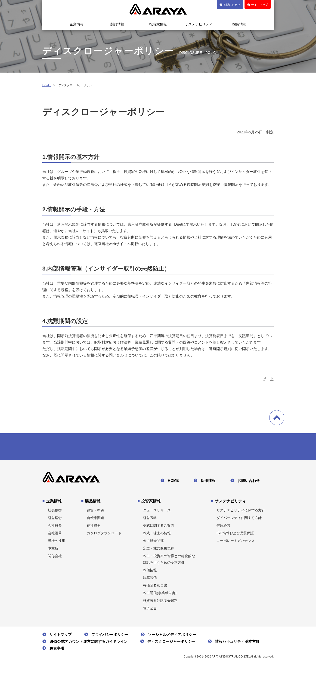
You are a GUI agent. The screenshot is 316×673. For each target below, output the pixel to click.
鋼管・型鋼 (95, 510)
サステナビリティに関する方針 (241, 510)
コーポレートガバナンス (236, 541)
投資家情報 (158, 24)
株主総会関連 (153, 541)
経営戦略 (150, 518)
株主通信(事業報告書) (160, 593)
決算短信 (150, 578)
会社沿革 (55, 533)
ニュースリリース (157, 510)
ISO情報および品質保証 (235, 533)
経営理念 (55, 518)
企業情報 (77, 24)
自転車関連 (95, 518)
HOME (46, 85)
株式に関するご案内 (158, 525)
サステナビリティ (199, 24)
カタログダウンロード (104, 533)
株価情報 (150, 570)
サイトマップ (61, 634)
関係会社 (55, 556)
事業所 (53, 548)
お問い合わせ (249, 480)
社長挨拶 (55, 510)
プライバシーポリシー (109, 634)
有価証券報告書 (155, 585)
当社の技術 (56, 541)
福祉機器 (94, 525)
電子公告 (150, 608)
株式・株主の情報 (157, 533)
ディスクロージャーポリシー (171, 641)
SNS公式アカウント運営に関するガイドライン (89, 641)
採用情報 (239, 24)
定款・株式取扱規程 (158, 548)
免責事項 (57, 648)
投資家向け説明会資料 (160, 600)
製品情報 (117, 24)
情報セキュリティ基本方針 (237, 641)
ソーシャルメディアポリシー (172, 634)
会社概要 (55, 525)
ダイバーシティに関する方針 (239, 518)
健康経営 (223, 525)
